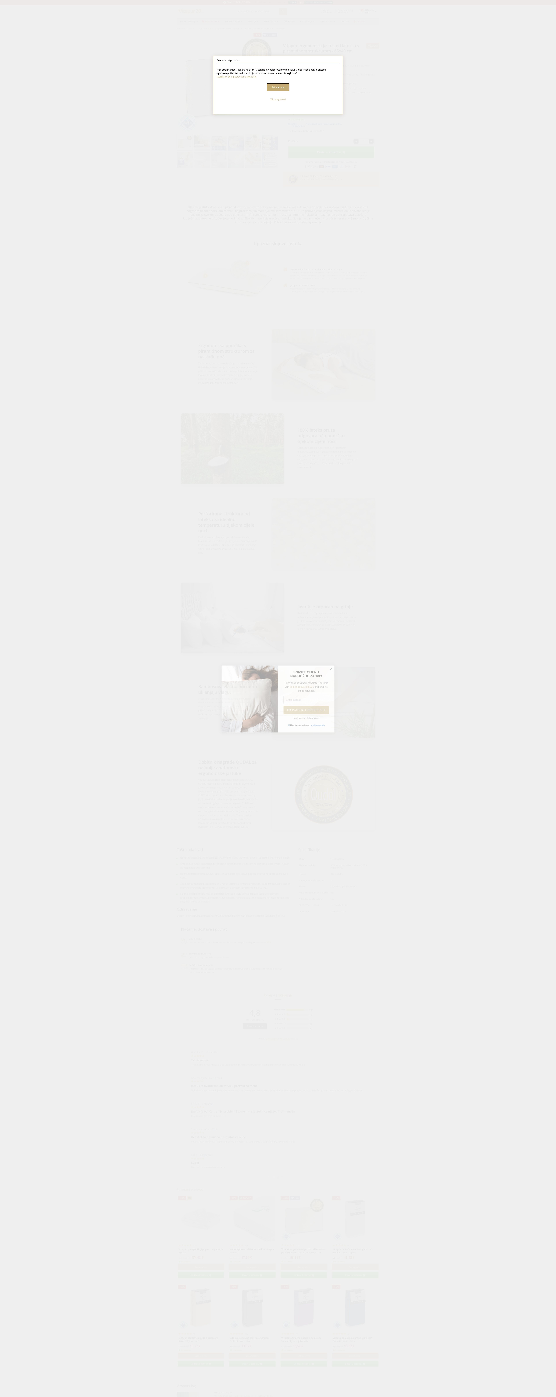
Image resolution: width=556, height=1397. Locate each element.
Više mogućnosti (278, 99)
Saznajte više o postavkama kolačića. (236, 76)
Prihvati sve (278, 87)
